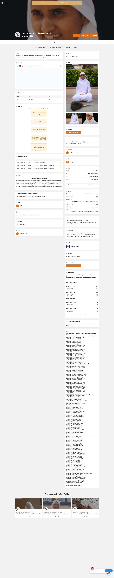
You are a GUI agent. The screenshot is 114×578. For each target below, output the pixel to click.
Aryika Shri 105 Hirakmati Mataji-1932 (74, 436)
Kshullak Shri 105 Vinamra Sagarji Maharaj (75, 480)
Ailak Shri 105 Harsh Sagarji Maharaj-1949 (75, 472)
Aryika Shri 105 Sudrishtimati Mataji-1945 (75, 469)
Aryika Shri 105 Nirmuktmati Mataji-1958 (74, 413)
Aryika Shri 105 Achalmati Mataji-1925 (74, 425)
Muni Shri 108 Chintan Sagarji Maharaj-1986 (75, 351)
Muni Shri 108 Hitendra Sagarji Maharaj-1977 (75, 403)
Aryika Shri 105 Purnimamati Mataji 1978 (74, 408)
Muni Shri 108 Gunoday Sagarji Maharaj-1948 (75, 366)
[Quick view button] (27, 516)
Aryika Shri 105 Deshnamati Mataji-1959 (74, 419)
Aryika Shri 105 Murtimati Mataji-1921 (74, 427)
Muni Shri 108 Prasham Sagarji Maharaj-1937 (75, 377)
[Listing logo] (17, 34)
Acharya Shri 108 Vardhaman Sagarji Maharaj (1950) (39, 146)
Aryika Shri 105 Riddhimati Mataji (73, 428)
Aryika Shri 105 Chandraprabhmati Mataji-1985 (76, 466)
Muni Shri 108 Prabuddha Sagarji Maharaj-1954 (76, 353)
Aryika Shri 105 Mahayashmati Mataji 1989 (75, 447)
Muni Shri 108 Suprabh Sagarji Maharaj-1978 (75, 387)
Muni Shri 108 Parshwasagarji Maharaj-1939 (75, 380)
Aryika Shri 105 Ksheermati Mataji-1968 (74, 458)
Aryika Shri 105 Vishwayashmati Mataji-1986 (75, 454)
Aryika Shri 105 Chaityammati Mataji (73, 412)
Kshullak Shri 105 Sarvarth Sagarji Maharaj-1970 (76, 478)
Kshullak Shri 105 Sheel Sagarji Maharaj (74, 474)
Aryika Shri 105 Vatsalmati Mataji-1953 (74, 460)
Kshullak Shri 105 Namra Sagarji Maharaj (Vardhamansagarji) (79, 473)
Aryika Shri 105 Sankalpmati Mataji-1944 (74, 445)
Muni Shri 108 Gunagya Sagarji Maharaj (74, 379)
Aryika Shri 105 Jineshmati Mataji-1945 (74, 439)
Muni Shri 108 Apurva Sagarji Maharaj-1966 (75, 355)
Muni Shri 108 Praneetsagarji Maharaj (74, 396)
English (54, 42)
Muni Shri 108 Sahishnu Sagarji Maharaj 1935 (75, 349)
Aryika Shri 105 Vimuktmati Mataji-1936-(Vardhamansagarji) (79, 435)
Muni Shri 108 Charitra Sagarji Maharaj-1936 (75, 369)
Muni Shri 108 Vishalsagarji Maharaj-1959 (74, 399)
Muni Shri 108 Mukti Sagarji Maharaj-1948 (75, 347)
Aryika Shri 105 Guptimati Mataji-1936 (74, 452)
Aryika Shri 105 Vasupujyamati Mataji (74, 437)
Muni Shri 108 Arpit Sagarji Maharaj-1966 (74, 350)
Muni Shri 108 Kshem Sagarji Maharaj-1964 (75, 359)
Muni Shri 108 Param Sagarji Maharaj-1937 (75, 362)
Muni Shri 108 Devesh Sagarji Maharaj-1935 (75, 388)
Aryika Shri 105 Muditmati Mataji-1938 (74, 410)
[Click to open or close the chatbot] (109, 573)
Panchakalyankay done (73, 265)
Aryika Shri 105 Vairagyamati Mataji (73, 420)
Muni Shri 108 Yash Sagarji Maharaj (73, 341)
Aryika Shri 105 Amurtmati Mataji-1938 (74, 444)
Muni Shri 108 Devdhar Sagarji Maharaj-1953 (75, 367)
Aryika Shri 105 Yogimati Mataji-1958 (74, 440)
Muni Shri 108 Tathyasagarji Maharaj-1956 (75, 337)
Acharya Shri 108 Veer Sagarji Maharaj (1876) (39, 122)
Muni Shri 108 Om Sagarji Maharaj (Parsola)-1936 (76, 400)
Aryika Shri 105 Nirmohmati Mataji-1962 (74, 450)
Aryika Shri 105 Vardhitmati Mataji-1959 (74, 423)
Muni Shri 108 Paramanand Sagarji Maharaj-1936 (76, 365)
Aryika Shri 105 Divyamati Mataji (73, 462)
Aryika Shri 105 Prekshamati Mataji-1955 (74, 470)
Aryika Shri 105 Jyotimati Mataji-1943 (74, 465)
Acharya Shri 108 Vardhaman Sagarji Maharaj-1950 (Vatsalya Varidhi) (80, 336)
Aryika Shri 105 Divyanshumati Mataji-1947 (75, 406)
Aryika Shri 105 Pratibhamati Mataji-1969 (74, 468)
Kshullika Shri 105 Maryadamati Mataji (74, 482)
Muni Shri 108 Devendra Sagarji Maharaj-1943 (75, 383)
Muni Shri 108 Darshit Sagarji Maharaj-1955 (75, 398)
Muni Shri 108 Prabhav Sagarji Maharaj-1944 (75, 391)
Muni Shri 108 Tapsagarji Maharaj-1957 (74, 371)
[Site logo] (2, 2)
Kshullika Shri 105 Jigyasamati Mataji (74, 485)
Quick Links (108, 570)
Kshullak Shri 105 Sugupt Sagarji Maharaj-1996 (76, 477)
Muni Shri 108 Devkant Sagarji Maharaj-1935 (75, 390)
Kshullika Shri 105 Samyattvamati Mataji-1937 (76, 483)
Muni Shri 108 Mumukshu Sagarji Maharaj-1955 (76, 375)
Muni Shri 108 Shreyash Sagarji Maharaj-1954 (75, 357)
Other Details (66, 42)
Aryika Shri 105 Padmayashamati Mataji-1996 (75, 453)
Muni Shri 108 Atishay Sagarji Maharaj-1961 (75, 384)
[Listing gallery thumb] (82, 88)
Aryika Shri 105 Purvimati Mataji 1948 (74, 407)
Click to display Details (73, 132)
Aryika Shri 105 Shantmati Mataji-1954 (74, 456)
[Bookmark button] (30, 516)
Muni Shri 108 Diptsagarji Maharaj (73, 402)
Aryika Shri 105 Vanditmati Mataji (73, 421)
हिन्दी (46, 42)
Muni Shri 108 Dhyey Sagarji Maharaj (73, 342)
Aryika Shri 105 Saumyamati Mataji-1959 (74, 443)
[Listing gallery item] (74, 118)
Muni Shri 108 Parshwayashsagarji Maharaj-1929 (76, 373)
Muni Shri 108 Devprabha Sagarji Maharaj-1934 (76, 374)
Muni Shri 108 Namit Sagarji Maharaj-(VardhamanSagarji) (78, 394)
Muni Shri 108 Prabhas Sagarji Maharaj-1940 (75, 395)
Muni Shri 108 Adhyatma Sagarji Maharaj (74, 340)
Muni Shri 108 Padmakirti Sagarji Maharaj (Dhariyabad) (77, 363)
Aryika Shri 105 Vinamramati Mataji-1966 (74, 415)
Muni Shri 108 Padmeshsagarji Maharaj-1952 (75, 358)
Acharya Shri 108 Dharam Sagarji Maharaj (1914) (35, 138)
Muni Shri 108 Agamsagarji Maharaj (73, 338)
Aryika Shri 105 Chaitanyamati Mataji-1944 (75, 416)
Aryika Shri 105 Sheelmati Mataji (73, 448)
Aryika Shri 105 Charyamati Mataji (73, 404)
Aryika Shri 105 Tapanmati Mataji (73, 424)
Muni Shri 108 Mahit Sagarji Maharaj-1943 (75, 346)
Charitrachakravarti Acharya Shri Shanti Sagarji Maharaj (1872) (39, 114)
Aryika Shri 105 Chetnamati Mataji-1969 (74, 432)
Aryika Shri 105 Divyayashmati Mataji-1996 (75, 457)
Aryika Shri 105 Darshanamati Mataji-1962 (75, 417)
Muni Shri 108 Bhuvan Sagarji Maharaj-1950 (75, 370)
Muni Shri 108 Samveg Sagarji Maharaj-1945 (75, 345)
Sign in (110, 2)
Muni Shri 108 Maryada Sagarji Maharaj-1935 (75, 382)
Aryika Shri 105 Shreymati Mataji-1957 (74, 441)
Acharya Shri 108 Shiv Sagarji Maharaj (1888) (39, 130)
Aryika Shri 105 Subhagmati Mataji (73, 431)
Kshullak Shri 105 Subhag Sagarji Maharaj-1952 (76, 476)
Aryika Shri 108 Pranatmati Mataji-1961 (74, 449)
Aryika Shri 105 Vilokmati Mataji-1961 (74, 464)
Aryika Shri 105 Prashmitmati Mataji (73, 433)
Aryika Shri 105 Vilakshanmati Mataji (73, 461)
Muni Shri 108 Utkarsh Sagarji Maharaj (74, 392)
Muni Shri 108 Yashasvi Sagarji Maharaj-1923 (75, 386)
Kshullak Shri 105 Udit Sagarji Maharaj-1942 (75, 481)
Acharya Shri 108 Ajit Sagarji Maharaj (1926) (43, 138)
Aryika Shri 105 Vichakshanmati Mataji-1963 (75, 411)
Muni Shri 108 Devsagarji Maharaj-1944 (74, 361)
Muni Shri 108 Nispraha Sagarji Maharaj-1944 (75, 378)
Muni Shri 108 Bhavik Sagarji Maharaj (73, 344)
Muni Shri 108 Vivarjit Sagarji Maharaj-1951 (75, 354)
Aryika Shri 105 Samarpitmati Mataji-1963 (75, 429)
